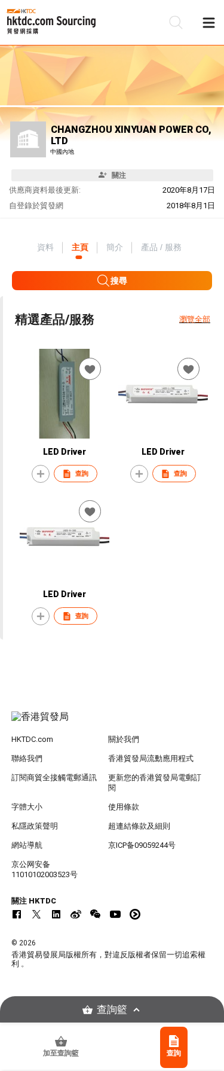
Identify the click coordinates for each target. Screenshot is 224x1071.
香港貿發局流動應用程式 (151, 758)
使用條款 (123, 806)
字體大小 (26, 806)
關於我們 (123, 739)
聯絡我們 (26, 758)
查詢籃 (112, 1009)
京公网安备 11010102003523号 (44, 869)
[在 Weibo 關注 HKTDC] (75, 914)
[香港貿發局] (112, 722)
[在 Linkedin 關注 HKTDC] (56, 914)
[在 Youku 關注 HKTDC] (135, 914)
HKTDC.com (32, 739)
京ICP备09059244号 (142, 845)
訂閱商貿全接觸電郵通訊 (54, 777)
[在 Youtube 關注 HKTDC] (115, 914)
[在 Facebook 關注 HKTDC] (16, 914)
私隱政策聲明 (34, 825)
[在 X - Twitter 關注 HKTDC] (36, 914)
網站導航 (26, 845)
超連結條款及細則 (139, 825)
